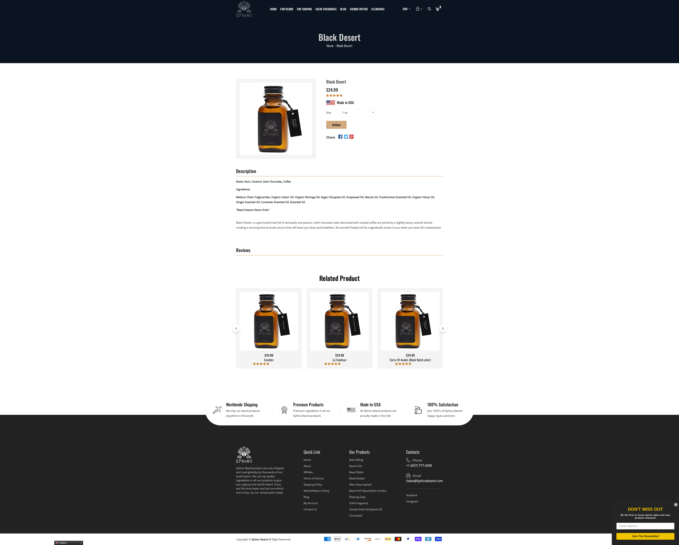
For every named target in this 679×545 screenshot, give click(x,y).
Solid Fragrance (326, 9)
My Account (311, 503)
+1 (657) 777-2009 (419, 465)
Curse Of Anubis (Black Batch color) (410, 360)
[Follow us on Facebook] (340, 136)
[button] (334, 95)
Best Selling (356, 460)
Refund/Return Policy (316, 490)
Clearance (378, 9)
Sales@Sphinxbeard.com (424, 481)
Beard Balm (356, 472)
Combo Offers (359, 9)
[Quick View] (273, 326)
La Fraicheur (340, 360)
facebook (411, 495)
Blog (343, 9)
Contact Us (310, 509)
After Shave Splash (360, 484)
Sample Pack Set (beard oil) (365, 509)
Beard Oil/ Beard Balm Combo (367, 490)
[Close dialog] (676, 504)
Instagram (412, 501)
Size (328, 112)
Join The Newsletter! (645, 536)
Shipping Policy (313, 484)
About (307, 466)
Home (273, 9)
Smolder (269, 360)
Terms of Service (314, 478)
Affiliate (308, 472)
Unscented (355, 515)
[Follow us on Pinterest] (351, 136)
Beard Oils (355, 466)
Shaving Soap (357, 497)
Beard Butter (357, 478)
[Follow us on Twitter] (346, 136)
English (62, 542)
